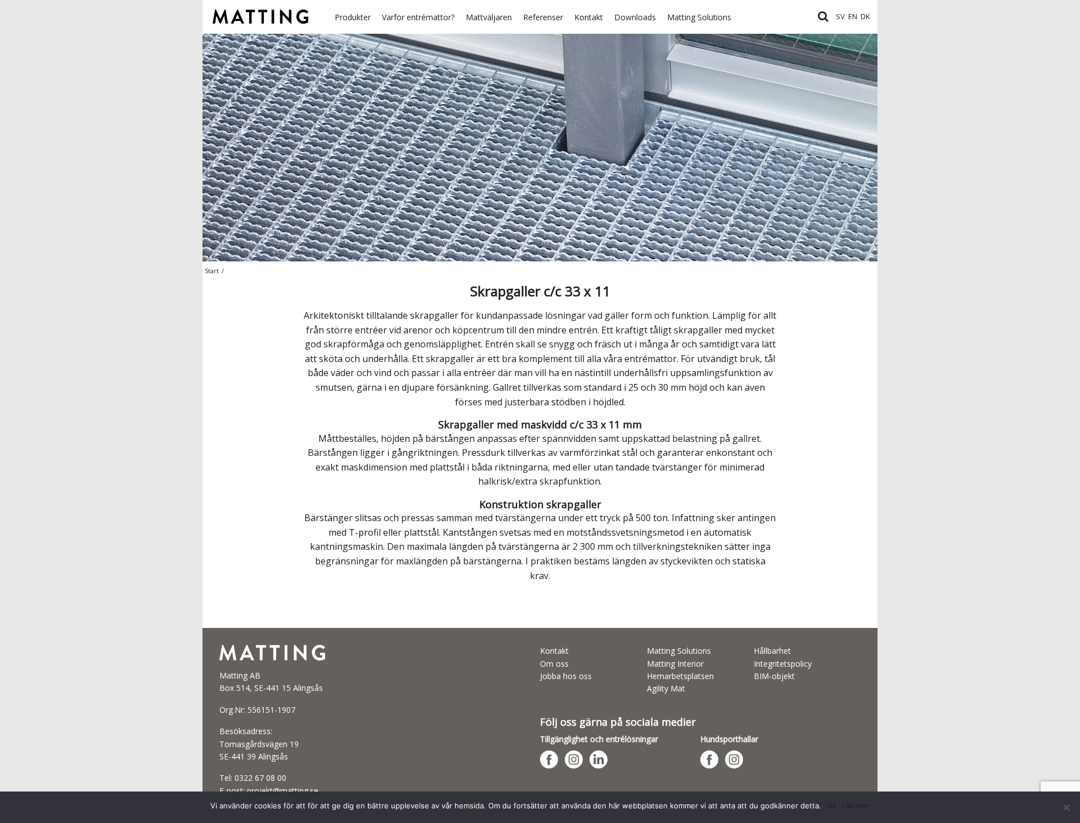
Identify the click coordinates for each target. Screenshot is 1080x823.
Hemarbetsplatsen (680, 676)
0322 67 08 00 (260, 777)
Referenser (543, 17)
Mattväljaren (489, 17)
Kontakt (588, 17)
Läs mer (856, 805)
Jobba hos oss (566, 676)
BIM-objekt (774, 676)
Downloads (635, 17)
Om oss (554, 663)
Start (212, 270)
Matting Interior (675, 663)
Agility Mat (666, 688)
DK (865, 16)
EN (852, 16)
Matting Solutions (699, 17)
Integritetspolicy (783, 663)
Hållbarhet (772, 650)
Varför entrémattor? (418, 17)
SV (840, 16)
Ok (831, 805)
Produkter (353, 17)
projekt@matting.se (282, 790)
